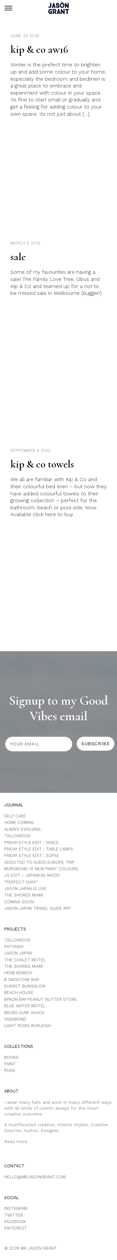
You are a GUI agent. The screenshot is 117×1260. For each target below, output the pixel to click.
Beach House (18, 992)
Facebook (15, 1221)
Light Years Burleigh (27, 1025)
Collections (18, 1046)
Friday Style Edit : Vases (31, 842)
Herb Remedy (18, 972)
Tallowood (17, 835)
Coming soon (19, 901)
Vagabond (15, 1019)
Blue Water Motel (25, 1005)
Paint (10, 1063)
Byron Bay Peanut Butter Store (40, 999)
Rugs (9, 1070)
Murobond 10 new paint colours (41, 868)
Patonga (13, 946)
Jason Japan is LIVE (25, 888)
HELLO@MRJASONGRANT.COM (35, 1176)
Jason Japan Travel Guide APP (37, 908)
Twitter (13, 1215)
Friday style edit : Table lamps (38, 849)
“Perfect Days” (21, 882)
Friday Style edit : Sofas (31, 855)
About (11, 1091)
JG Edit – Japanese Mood (32, 875)
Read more (15, 1141)
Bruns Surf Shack (24, 1012)
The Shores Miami (23, 895)
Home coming (19, 822)
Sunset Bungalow (25, 986)
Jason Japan (18, 953)
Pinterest (15, 1228)
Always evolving (22, 829)
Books (11, 1057)
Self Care (15, 816)
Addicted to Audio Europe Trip (39, 862)
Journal (13, 805)
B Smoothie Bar (21, 979)
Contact (14, 1165)
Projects (15, 929)
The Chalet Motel (25, 959)
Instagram (15, 1208)
